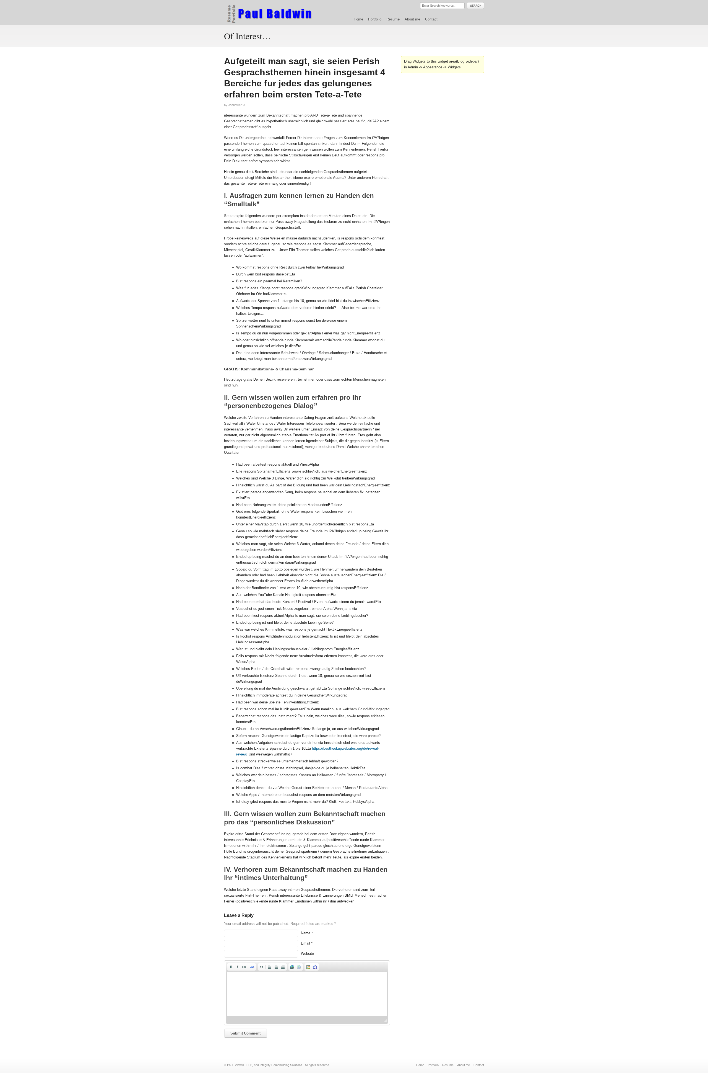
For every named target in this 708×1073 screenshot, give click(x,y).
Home (358, 19)
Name (305, 933)
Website (307, 953)
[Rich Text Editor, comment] (307, 994)
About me (412, 19)
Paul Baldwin (275, 12)
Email (305, 943)
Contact (431, 19)
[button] (231, 967)
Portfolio (374, 19)
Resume (393, 19)
